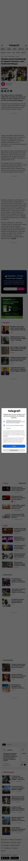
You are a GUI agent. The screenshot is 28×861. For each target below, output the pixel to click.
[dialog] (14, 430)
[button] (14, 428)
